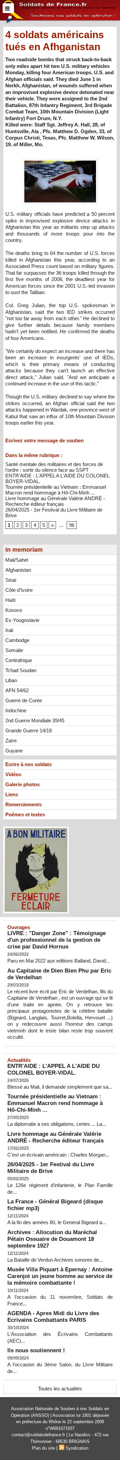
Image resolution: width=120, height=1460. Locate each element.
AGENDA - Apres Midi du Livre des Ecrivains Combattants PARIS (53, 1316)
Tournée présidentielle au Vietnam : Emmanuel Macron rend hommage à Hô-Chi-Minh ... (55, 489)
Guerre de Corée (23, 700)
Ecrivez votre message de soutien (44, 440)
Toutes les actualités (60, 1388)
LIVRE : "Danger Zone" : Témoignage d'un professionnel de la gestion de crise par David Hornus (56, 940)
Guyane (14, 750)
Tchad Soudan (20, 670)
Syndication (77, 1448)
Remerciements (23, 804)
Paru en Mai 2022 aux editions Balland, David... (58, 961)
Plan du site (43, 1448)
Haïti (10, 600)
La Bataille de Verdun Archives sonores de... (55, 1260)
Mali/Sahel (16, 560)
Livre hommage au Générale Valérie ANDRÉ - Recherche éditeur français (55, 501)
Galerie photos (22, 784)
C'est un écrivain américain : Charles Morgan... (58, 1155)
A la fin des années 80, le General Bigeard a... (56, 1222)
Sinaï (10, 580)
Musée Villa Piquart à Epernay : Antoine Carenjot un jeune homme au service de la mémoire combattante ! (59, 1276)
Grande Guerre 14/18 (28, 730)
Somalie (14, 650)
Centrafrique (18, 660)
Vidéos (13, 774)
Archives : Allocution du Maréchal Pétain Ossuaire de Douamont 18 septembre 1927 (52, 1239)
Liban (11, 680)
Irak (9, 630)
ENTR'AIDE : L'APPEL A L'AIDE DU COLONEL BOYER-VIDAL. (53, 1069)
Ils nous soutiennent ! (36, 1350)
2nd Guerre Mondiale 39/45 (34, 720)
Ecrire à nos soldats (28, 764)
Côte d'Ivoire (19, 590)
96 (71, 525)
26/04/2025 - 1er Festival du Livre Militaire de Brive (50, 1167)
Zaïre (11, 740)
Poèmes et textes (25, 814)
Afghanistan (18, 570)
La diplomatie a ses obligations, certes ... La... (56, 1124)
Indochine (15, 710)
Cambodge (17, 640)
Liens (11, 794)
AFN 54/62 (17, 690)
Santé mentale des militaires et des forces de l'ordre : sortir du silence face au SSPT (54, 467)
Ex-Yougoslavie (22, 620)
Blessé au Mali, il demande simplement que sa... (59, 1087)
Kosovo (13, 610)
